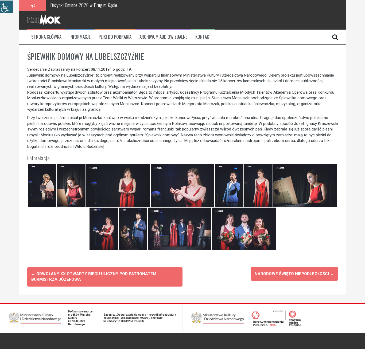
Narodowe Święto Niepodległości (294, 273)
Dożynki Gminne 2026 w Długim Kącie (83, 5)
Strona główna (46, 37)
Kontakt (203, 37)
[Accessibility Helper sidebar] (6, 7)
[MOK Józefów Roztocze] (44, 19)
